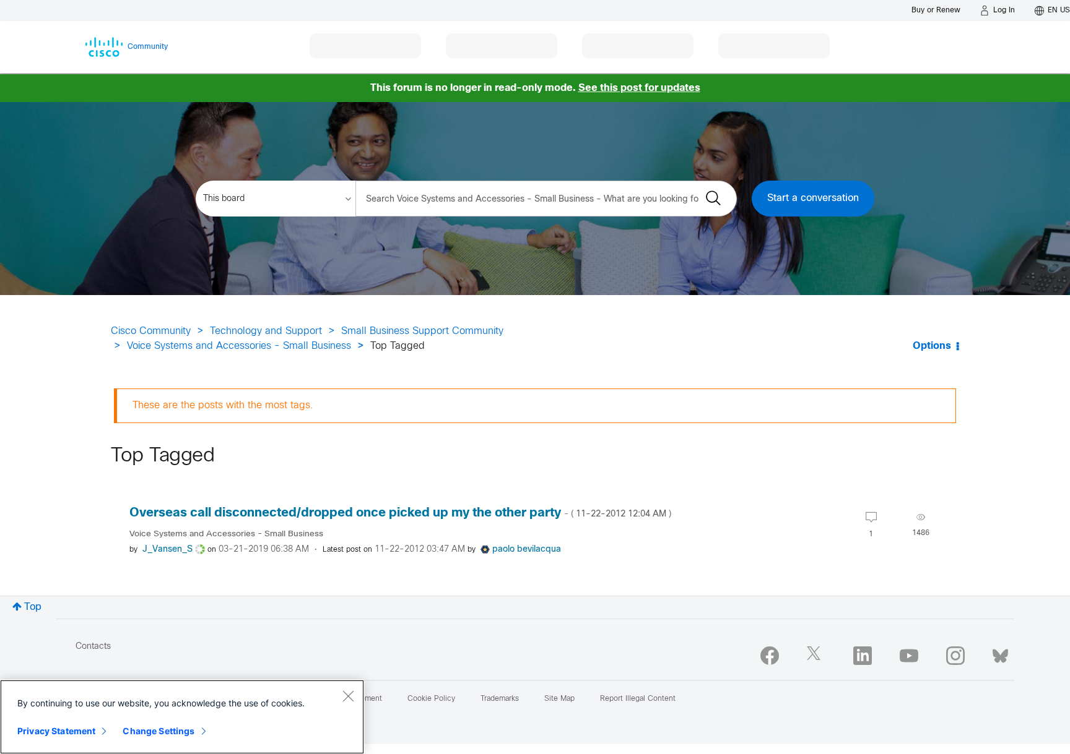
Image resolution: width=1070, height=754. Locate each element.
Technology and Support (266, 331)
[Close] (348, 696)
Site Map (559, 699)
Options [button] (932, 346)
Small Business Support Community (422, 331)
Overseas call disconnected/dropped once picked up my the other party (400, 513)
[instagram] (955, 655)
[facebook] (769, 655)
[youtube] (909, 655)
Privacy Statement (56, 731)
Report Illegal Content (638, 699)
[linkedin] (862, 655)
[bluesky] (1000, 653)
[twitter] (816, 655)
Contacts (93, 647)
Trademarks (500, 699)
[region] (182, 717)
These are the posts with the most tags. (223, 405)
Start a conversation (813, 198)
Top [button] (32, 607)
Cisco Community (151, 331)
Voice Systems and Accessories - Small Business (239, 346)
